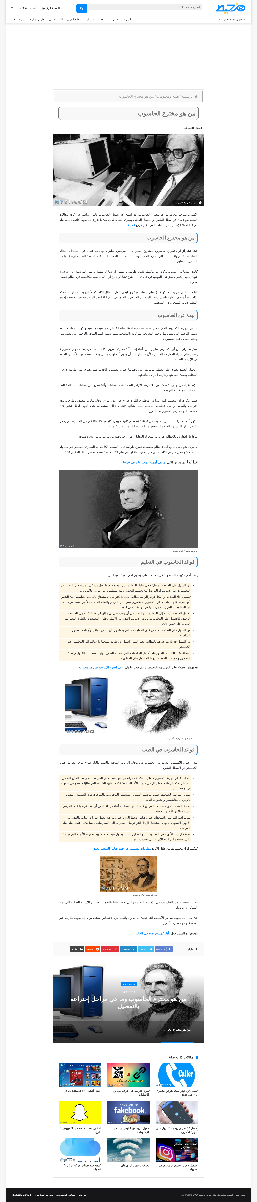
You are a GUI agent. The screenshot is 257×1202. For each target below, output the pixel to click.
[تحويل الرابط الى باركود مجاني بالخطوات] (128, 1075)
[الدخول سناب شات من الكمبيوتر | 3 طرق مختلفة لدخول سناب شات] (80, 1112)
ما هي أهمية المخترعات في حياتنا (144, 462)
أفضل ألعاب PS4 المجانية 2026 (83, 1090)
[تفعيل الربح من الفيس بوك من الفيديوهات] (128, 1112)
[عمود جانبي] (12, 8)
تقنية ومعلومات (167, 96)
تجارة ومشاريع (37, 19)
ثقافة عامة (91, 19)
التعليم (116, 19)
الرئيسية (188, 96)
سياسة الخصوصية (65, 1194)
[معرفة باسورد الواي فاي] (128, 1150)
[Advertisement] (128, 55)
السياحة (105, 19)
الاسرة (128, 19)
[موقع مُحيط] (229, 8)
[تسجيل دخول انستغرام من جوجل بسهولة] (177, 1150)
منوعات (20, 19)
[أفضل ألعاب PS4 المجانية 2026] (80, 1075)
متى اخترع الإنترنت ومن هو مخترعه (101, 667)
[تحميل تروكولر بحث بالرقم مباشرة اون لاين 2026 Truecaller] (177, 1075)
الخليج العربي (74, 19)
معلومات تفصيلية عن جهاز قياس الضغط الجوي (122, 848)
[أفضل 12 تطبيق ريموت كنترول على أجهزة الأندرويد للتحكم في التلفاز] (177, 1112)
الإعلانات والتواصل (22, 1194)
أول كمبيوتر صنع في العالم (152, 933)
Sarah (199, 128)
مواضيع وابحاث (128, 984)
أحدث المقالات (28, 8)
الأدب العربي (56, 19)
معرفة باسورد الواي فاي (135, 1165)
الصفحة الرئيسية (51, 8)
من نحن (82, 1194)
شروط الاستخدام (44, 1194)
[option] (128, 1002)
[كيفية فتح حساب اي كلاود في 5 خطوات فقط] (80, 1150)
